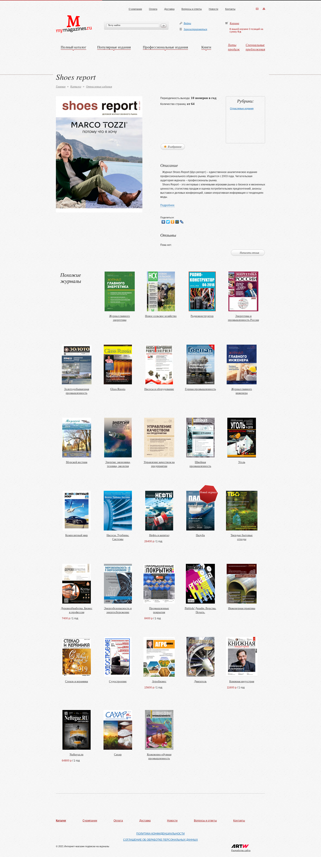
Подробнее (167, 205)
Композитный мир (76, 535)
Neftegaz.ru (76, 754)
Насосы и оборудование (159, 389)
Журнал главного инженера (241, 391)
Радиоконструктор (202, 316)
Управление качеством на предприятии (159, 464)
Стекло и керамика (76, 681)
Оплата (153, 9)
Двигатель (200, 681)
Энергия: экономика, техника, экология (118, 464)
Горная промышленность (200, 389)
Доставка (169, 9)
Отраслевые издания (99, 86)
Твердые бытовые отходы (242, 537)
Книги (206, 47)
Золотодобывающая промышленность (76, 391)
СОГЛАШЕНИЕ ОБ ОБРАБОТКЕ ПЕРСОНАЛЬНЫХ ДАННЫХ (160, 839)
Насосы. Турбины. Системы (118, 537)
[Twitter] (168, 222)
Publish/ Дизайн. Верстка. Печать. (200, 610)
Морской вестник (76, 462)
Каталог (75, 86)
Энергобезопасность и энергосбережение (118, 610)
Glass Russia (117, 389)
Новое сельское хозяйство (161, 316)
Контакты (230, 9)
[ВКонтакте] (163, 222)
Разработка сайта (240, 850)
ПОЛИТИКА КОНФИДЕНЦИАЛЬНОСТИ (160, 833)
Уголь (241, 462)
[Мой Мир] (177, 222)
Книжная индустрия (241, 681)
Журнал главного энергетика (119, 318)
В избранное (174, 146)
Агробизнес (159, 681)
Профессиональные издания (165, 47)
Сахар (118, 754)
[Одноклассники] (172, 222)
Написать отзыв (249, 252)
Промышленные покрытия (159, 610)
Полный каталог (73, 47)
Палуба (200, 535)
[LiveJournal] (181, 222)
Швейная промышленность (200, 464)
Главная (61, 86)
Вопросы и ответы (191, 9)
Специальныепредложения (255, 47)
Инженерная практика (241, 608)
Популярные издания (114, 47)
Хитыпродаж (234, 47)
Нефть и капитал (159, 535)
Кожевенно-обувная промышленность (159, 756)
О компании (135, 9)
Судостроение (118, 681)
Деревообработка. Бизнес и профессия (76, 610)
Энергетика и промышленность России (243, 318)
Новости (213, 9)
